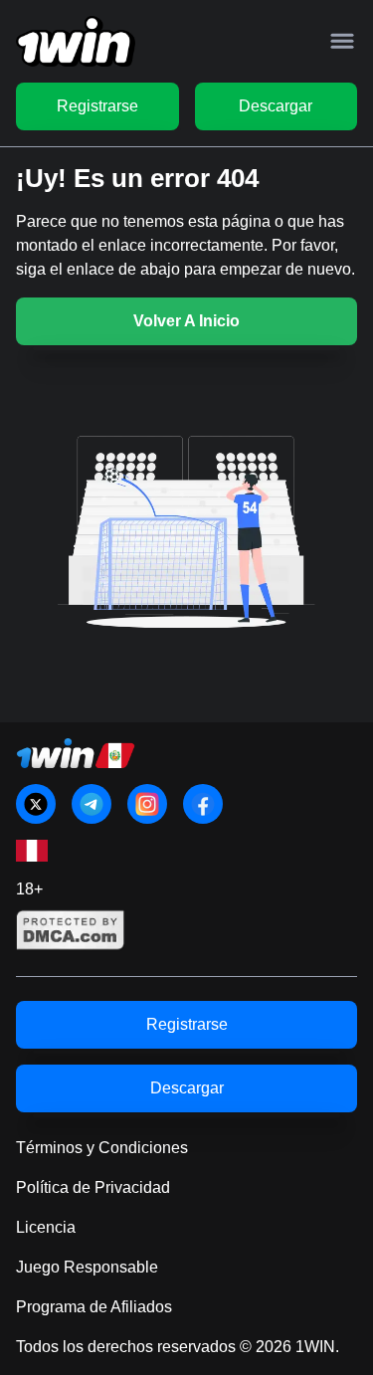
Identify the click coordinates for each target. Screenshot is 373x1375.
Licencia (46, 1227)
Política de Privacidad (93, 1187)
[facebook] (203, 804)
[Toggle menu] (342, 41)
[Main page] (75, 41)
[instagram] (147, 804)
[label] (32, 850)
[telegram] (91, 804)
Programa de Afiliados (94, 1306)
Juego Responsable (87, 1267)
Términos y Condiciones (102, 1147)
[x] (36, 804)
